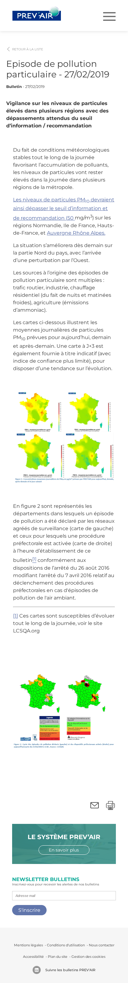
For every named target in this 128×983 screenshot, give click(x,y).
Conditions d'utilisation (66, 945)
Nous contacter (101, 945)
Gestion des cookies (88, 956)
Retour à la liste (27, 49)
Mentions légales (28, 945)
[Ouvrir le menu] (109, 16)
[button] (94, 805)
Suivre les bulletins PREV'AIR (70, 970)
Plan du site (57, 956)
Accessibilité (33, 956)
